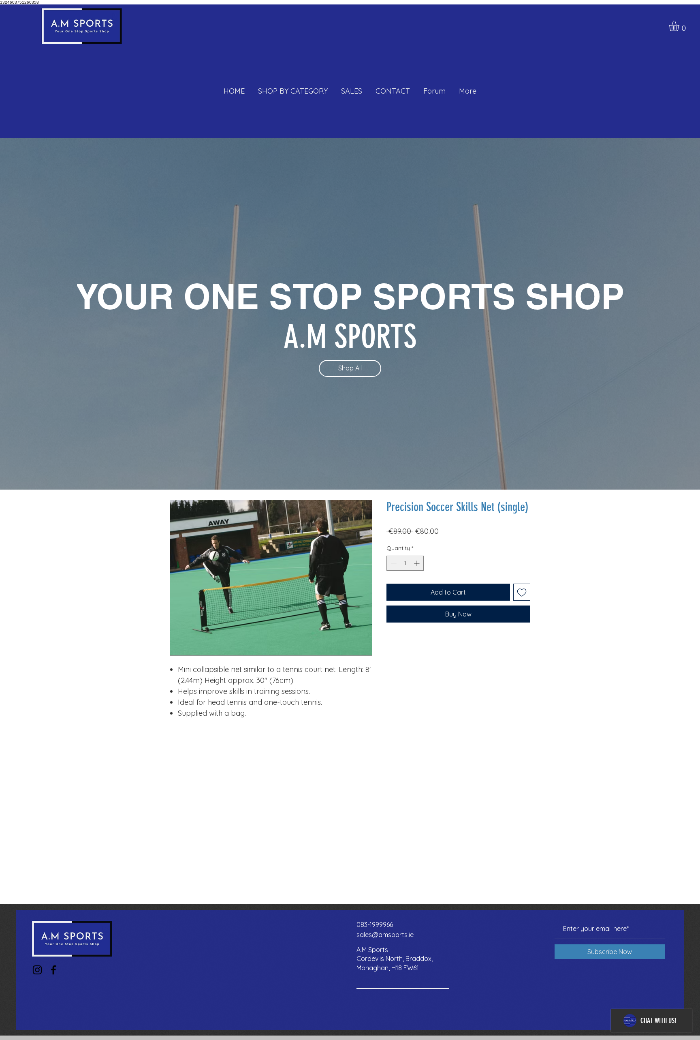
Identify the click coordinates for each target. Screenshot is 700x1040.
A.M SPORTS (350, 336)
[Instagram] (37, 970)
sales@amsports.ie (385, 935)
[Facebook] (53, 970)
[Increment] (417, 563)
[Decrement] (393, 563)
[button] (680, 26)
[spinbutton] (405, 563)
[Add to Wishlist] (521, 592)
